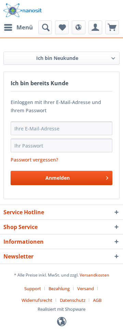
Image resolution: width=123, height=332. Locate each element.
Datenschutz (72, 300)
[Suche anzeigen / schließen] (45, 27)
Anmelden (57, 178)
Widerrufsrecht (37, 300)
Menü (24, 27)
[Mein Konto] (95, 27)
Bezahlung (59, 288)
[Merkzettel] (62, 27)
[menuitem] (18, 27)
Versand (85, 288)
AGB (97, 300)
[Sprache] (78, 27)
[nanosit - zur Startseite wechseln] (22, 10)
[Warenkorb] (112, 27)
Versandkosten (94, 275)
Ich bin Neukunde (57, 58)
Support (32, 288)
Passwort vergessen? (34, 159)
